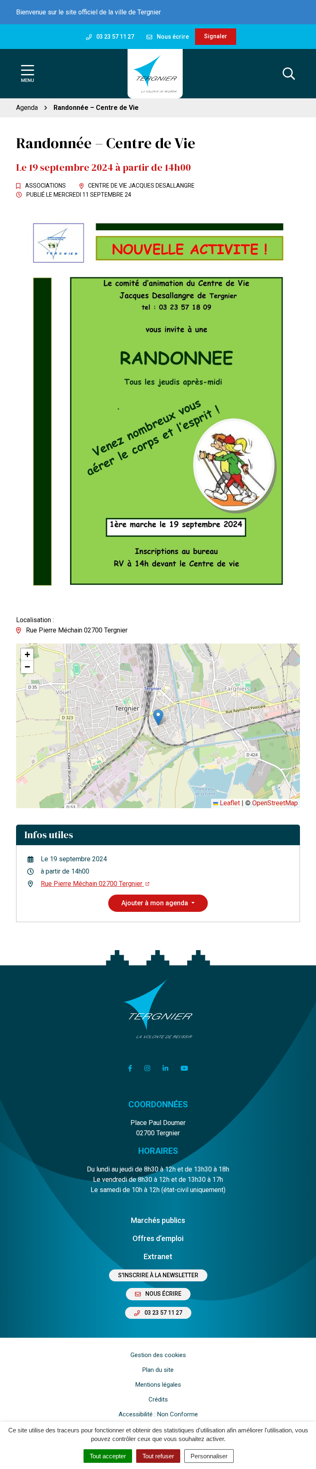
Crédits (158, 1399)
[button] (158, 717)
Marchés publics (158, 1220)
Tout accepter (108, 1456)
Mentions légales (158, 1384)
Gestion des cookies (158, 1355)
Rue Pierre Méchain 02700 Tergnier (92, 884)
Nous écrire (162, 1293)
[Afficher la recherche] (289, 73)
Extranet (158, 1256)
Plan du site (158, 1370)
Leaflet (229, 803)
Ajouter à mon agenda (155, 903)
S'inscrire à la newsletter (158, 1275)
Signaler (215, 36)
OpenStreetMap (275, 803)
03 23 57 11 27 (162, 1312)
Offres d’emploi (158, 1238)
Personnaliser (209, 1456)
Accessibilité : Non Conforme (158, 1414)
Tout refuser (158, 1456)
